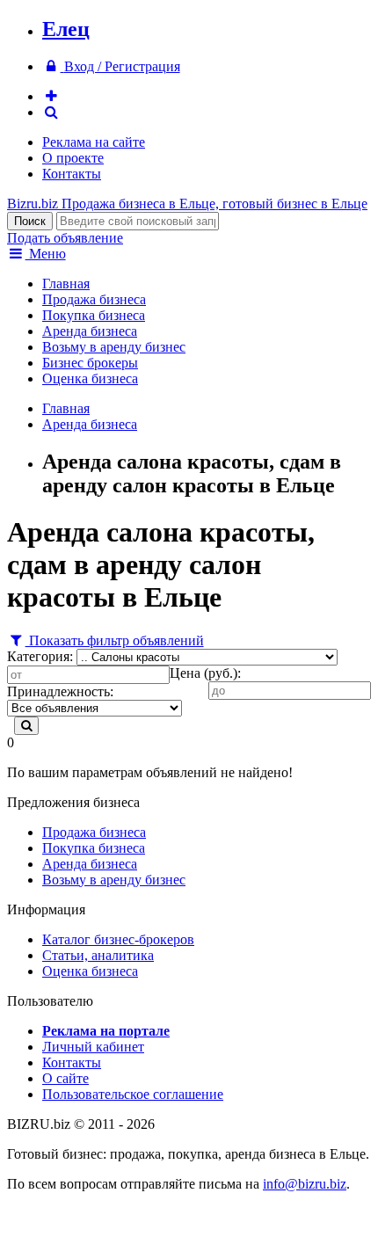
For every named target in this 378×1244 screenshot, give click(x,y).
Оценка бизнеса (90, 378)
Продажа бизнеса (94, 299)
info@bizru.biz (304, 1183)
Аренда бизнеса (89, 331)
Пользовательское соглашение (132, 1094)
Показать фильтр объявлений (114, 640)
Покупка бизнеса (93, 315)
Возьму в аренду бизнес (113, 346)
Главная (66, 283)
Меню (45, 253)
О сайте (65, 1078)
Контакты (71, 173)
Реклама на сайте (93, 142)
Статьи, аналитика (98, 955)
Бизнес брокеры (90, 362)
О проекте (73, 157)
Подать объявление (65, 237)
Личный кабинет (93, 1046)
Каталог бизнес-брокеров (118, 939)
